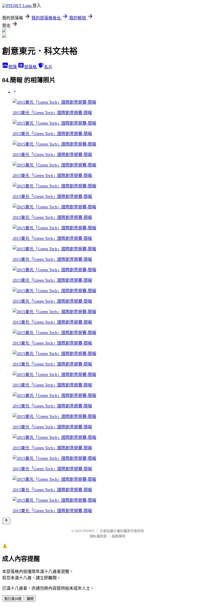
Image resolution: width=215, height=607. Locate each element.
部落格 (31, 67)
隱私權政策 (98, 536)
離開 (30, 599)
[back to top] (6, 521)
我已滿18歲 (13, 599)
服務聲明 (118, 536)
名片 (48, 67)
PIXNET (89, 531)
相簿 (13, 67)
